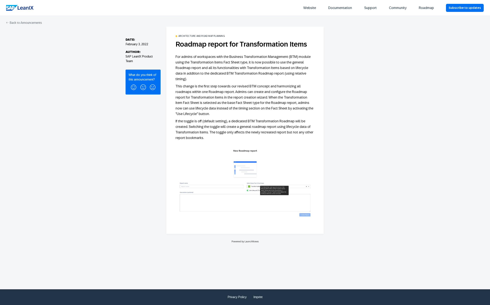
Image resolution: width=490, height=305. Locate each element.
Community (398, 8)
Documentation (340, 8)
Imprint (258, 297)
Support (370, 8)
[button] (133, 86)
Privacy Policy (237, 297)
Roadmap (426, 8)
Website (309, 8)
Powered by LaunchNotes (245, 241)
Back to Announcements (25, 22)
